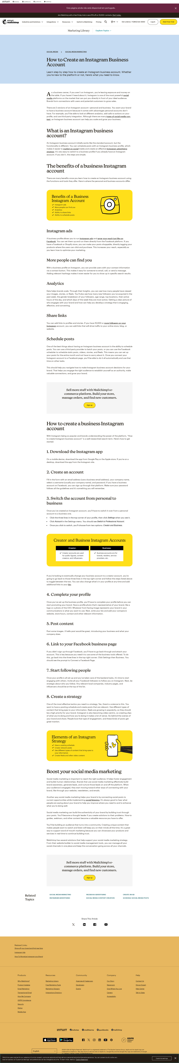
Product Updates (24, 985)
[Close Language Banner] (175, 8)
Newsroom (111, 985)
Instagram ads (86, 238)
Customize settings (162, 1058)
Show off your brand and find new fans (29, 948)
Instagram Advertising (60, 898)
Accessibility (111, 996)
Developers (80, 985)
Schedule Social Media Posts (136, 898)
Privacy (67, 1053)
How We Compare (24, 996)
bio (69, 584)
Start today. (117, 15)
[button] (114, 22)
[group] (114, 22)
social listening (92, 800)
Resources (66, 22)
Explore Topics (102, 30)
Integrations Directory (54, 993)
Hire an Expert (141, 985)
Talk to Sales (140, 993)
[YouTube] (105, 1040)
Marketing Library (79, 30)
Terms (72, 1053)
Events (78, 989)
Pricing (98, 22)
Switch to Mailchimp (84, 22)
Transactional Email (25, 993)
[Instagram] (94, 1040)
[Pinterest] (111, 1040)
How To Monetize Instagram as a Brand (29, 957)
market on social (71, 149)
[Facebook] (83, 1040)
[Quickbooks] (37, 1)
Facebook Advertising (96, 895)
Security (21, 1004)
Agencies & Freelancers (84, 981)
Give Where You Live (114, 989)
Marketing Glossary (53, 989)
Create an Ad (128, 895)
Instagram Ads (20, 952)
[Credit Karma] (26, 1)
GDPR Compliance (24, 1000)
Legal (77, 1053)
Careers (110, 993)
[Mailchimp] (47, 1)
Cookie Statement (82, 1059)
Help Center (140, 989)
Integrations (51, 22)
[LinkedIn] (99, 1040)
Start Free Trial (168, 22)
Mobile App (22, 1012)
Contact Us (140, 981)
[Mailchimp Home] (10, 22)
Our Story (110, 981)
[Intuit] (6, 1)
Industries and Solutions (31, 22)
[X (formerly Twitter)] (89, 1040)
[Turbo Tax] (16, 1)
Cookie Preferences (86, 1053)
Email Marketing (23, 989)
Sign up (89, 405)
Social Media (52, 52)
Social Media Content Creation (100, 898)
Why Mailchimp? (24, 981)
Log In (153, 22)
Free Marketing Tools (53, 985)
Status (20, 1008)
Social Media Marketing (76, 52)
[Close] (175, 1058)
